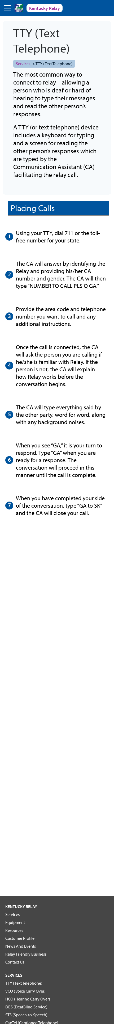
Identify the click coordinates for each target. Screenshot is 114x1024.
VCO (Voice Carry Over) (25, 991)
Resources (14, 930)
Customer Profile (19, 938)
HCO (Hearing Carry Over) (27, 999)
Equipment (15, 922)
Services (23, 63)
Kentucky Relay (21, 906)
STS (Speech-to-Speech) (26, 1014)
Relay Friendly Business (25, 954)
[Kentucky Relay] (19, 8)
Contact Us (14, 962)
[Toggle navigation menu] (8, 8)
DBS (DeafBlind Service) (26, 1006)
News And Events (20, 946)
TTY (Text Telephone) (23, 983)
